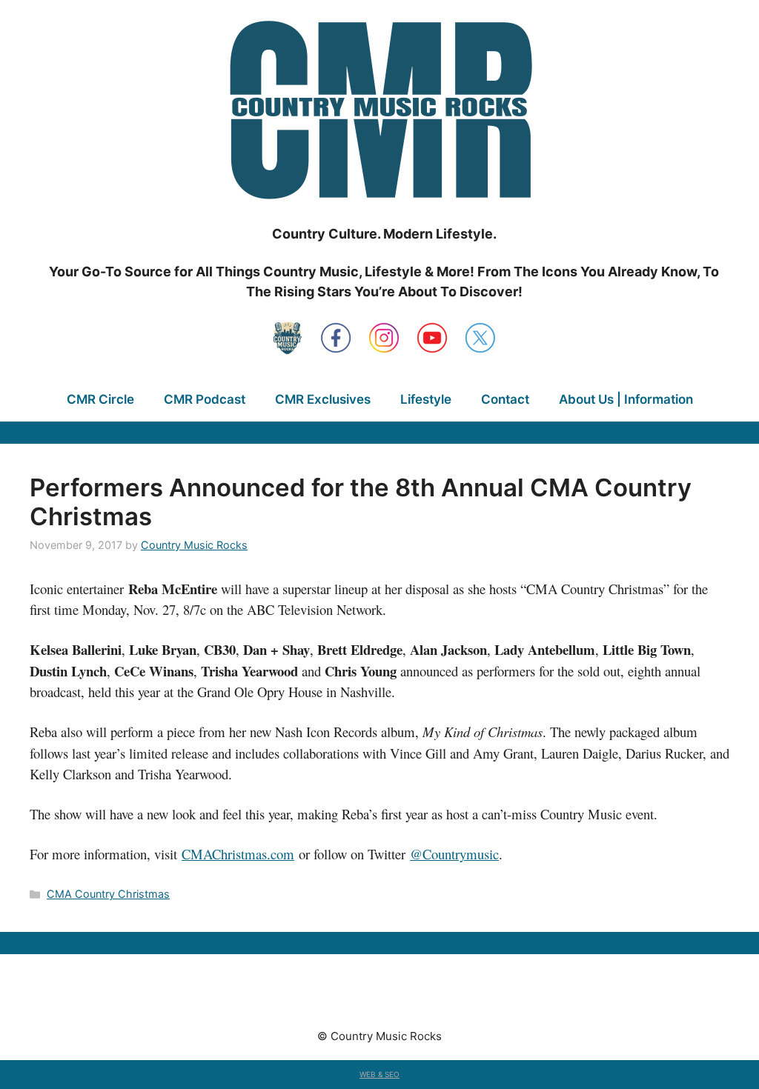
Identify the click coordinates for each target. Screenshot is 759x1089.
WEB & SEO (379, 1074)
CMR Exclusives (323, 399)
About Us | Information (626, 399)
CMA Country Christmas (108, 893)
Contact (505, 399)
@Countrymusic (454, 854)
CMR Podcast (204, 399)
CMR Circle (100, 399)
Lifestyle (425, 399)
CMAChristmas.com (238, 854)
